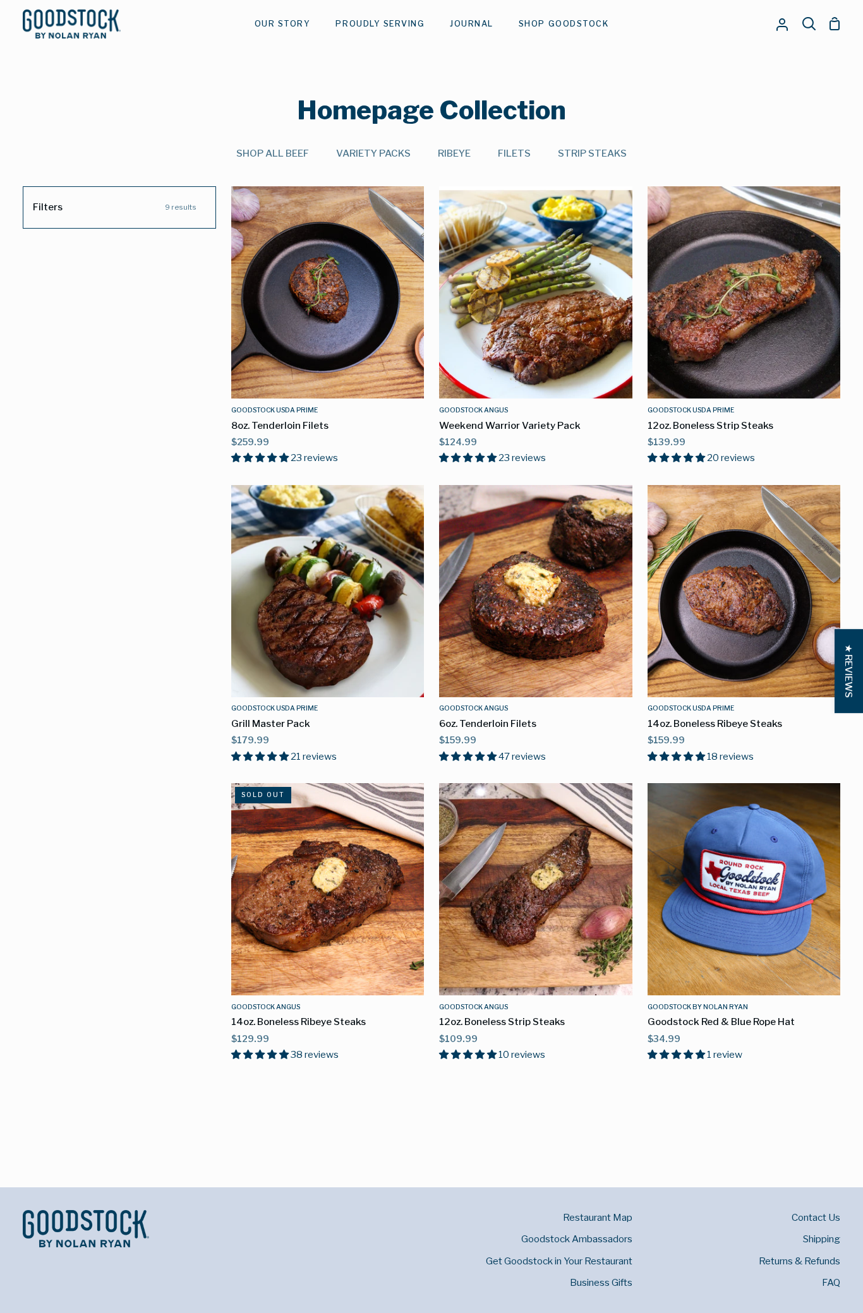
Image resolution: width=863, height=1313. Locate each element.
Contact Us (816, 1217)
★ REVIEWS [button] (849, 671)
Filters (114, 207)
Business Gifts (601, 1282)
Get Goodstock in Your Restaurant (559, 1261)
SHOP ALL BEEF (272, 153)
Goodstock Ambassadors (576, 1239)
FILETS (514, 153)
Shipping (821, 1239)
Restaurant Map (597, 1217)
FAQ (831, 1282)
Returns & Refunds (799, 1261)
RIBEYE (454, 153)
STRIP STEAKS (592, 153)
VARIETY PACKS (373, 153)
